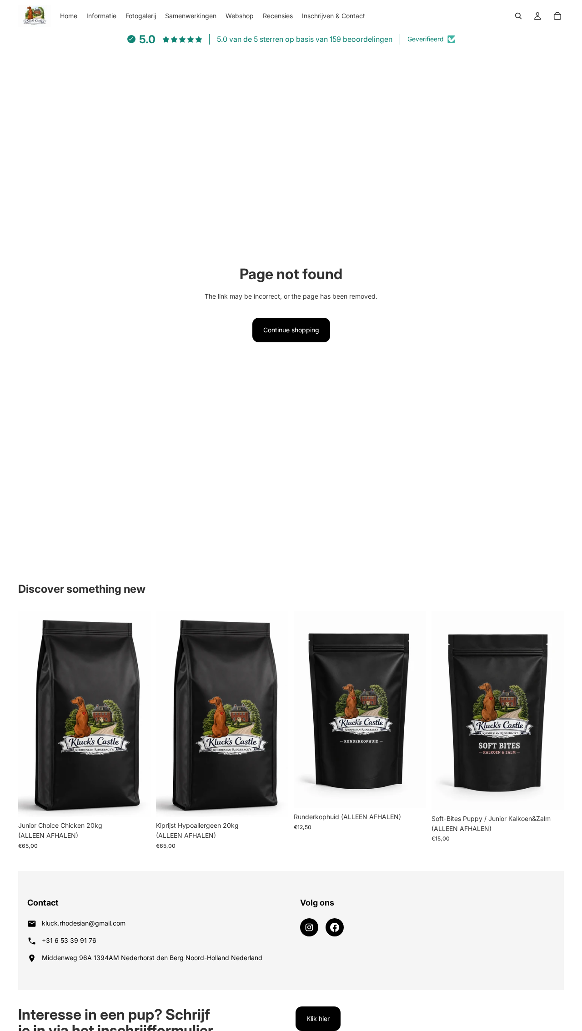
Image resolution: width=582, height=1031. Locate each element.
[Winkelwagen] (557, 16)
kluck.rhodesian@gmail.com (83, 923)
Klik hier (318, 1018)
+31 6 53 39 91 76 (69, 940)
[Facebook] (335, 927)
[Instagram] (309, 927)
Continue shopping (291, 330)
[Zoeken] (518, 16)
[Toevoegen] (136, 803)
